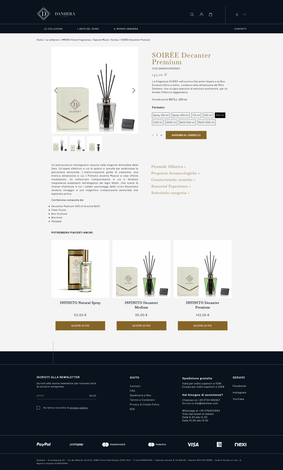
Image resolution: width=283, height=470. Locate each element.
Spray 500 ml (180, 115)
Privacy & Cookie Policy (145, 404)
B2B (132, 409)
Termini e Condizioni (142, 399)
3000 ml (171, 122)
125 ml (196, 115)
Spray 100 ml (161, 115)
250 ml (208, 115)
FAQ (132, 390)
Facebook (239, 385)
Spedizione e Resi (140, 395)
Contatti (135, 386)
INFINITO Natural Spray (80, 303)
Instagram (239, 392)
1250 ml (157, 122)
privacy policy (79, 407)
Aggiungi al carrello (186, 135)
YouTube (238, 399)
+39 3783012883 (209, 410)
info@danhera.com (206, 403)
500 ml (220, 115)
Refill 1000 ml (206, 122)
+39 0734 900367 (209, 400)
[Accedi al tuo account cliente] (201, 14)
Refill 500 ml (187, 122)
